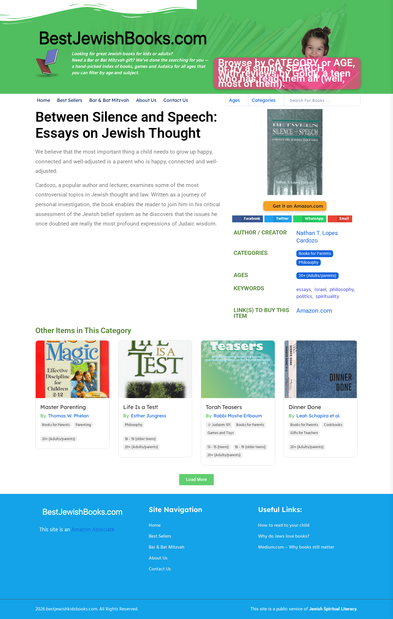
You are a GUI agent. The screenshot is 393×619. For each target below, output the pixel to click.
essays (303, 290)
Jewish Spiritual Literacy (332, 609)
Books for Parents (315, 253)
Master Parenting (63, 407)
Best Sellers (69, 100)
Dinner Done (305, 407)
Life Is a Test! (140, 407)
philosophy (342, 290)
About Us (146, 100)
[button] (247, 218)
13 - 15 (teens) (218, 447)
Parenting (83, 425)
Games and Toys (220, 433)
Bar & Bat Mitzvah (109, 100)
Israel (320, 290)
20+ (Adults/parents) (317, 275)
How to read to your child (283, 525)
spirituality (327, 297)
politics (304, 297)
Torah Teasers (224, 407)
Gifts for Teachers (304, 433)
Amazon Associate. (93, 530)
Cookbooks (333, 425)
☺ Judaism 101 (218, 425)
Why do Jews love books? (283, 536)
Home (43, 100)
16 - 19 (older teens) (140, 439)
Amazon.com (314, 310)
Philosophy (308, 262)
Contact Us (175, 100)
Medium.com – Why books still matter (296, 547)
